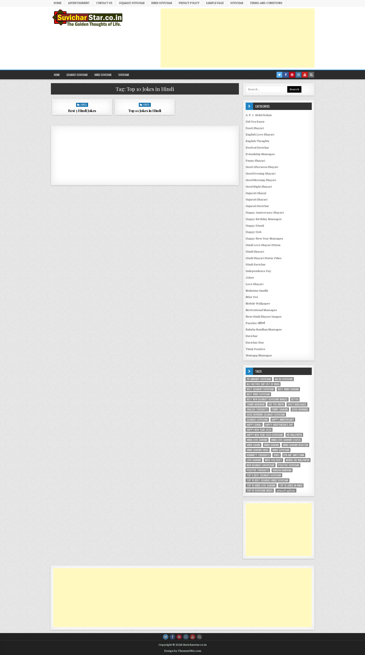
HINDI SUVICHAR (161, 3)
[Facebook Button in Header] (286, 75)
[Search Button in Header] (311, 75)
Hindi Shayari (255, 251)
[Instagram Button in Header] (298, 75)
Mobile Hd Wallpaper (297, 460)
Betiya (294, 399)
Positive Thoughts (258, 470)
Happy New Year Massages (264, 238)
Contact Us (104, 3)
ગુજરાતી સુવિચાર (285, 491)
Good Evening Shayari (260, 173)
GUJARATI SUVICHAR (132, 3)
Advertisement (79, 3)
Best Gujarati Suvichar (260, 389)
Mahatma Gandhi (257, 290)
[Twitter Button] (165, 637)
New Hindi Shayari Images (264, 316)
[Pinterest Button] (179, 637)
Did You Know (255, 121)
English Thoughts (257, 141)
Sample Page (215, 3)
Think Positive (255, 349)
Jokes (83, 104)
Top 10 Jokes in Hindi (144, 110)
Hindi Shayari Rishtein (295, 445)
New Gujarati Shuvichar (260, 465)
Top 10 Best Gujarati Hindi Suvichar (267, 480)
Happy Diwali (255, 225)
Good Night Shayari (259, 186)
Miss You (252, 297)
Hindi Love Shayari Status (263, 245)
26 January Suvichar (259, 379)
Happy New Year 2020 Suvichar (265, 435)
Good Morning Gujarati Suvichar (266, 415)
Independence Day (258, 271)
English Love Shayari (260, 134)
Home (57, 3)
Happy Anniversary (283, 420)
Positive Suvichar (288, 465)
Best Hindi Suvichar (258, 394)
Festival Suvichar (257, 147)
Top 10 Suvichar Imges (260, 491)
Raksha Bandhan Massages (264, 329)
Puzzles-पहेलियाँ (255, 323)
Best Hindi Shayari (288, 389)
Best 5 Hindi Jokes (82, 110)
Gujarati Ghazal (256, 193)
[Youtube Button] (192, 637)
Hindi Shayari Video (257, 450)
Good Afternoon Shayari (262, 167)
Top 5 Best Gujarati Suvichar (264, 475)
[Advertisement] (238, 38)
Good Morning (300, 409)
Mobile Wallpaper (258, 303)
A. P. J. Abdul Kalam (259, 115)
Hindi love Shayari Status (286, 440)
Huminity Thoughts (258, 455)
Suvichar (236, 3)
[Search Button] (199, 637)
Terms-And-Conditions (266, 3)
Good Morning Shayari (261, 180)
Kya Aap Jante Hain (293, 455)
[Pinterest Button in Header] (292, 75)
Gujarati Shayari (256, 199)
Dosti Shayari (255, 128)
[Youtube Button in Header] (305, 75)
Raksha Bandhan (282, 470)
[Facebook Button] (172, 637)
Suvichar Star (255, 342)
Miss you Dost (273, 460)
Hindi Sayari (253, 445)
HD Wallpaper (294, 435)
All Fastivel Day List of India (263, 384)
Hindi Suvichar (256, 264)
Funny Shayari (255, 160)
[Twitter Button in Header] (279, 75)
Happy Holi (253, 232)
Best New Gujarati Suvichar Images (267, 399)
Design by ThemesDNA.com (182, 651)
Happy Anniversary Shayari (265, 212)
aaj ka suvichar (284, 379)
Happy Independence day (279, 425)
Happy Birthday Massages (264, 219)
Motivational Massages (261, 310)
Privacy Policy (189, 3)
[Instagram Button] (186, 637)
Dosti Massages (297, 404)
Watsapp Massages (259, 355)
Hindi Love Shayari (257, 440)
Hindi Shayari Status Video (264, 258)
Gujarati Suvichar (257, 206)
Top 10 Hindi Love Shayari (261, 485)
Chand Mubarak (256, 404)
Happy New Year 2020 (259, 430)
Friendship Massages (260, 154)
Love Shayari (254, 284)
